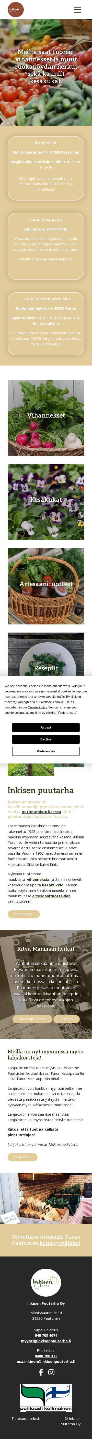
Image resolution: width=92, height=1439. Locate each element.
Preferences (46, 751)
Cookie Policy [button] (37, 707)
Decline (45, 739)
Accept (46, 727)
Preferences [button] (66, 712)
